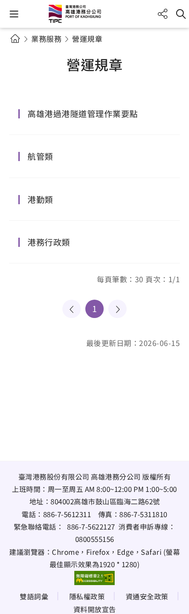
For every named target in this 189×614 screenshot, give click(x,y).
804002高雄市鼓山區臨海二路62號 (105, 501)
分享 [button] (163, 14)
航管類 (40, 156)
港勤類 (40, 199)
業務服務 (46, 38)
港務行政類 (49, 242)
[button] (14, 14)
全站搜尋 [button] (181, 14)
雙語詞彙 (34, 596)
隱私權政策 (87, 596)
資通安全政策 (147, 596)
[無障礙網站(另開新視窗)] (94, 577)
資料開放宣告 (94, 609)
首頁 (15, 38)
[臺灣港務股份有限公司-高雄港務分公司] (94, 14)
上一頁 (71, 309)
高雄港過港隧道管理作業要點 (83, 113)
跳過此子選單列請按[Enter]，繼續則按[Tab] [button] (23, 49)
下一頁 (117, 309)
